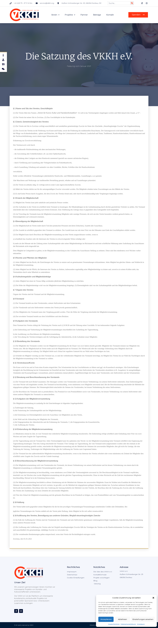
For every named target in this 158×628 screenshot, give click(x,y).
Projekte (69, 15)
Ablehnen (122, 619)
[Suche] (132, 3)
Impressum (141, 624)
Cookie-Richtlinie (113, 624)
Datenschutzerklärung (128, 624)
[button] (153, 598)
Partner (84, 15)
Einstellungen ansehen (142, 619)
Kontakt (110, 15)
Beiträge (97, 15)
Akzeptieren (106, 619)
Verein (54, 15)
